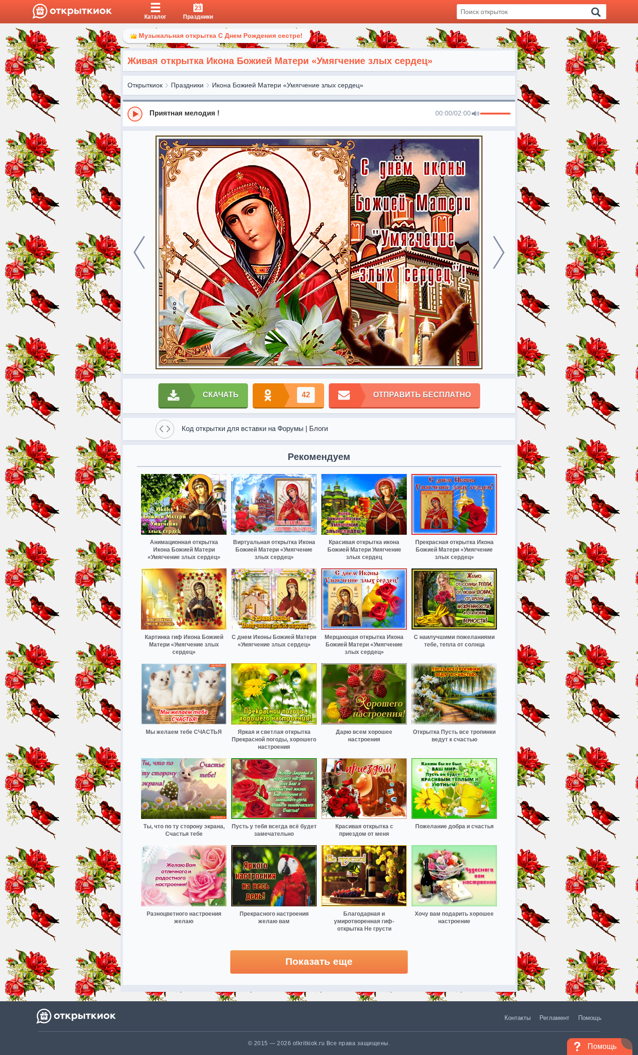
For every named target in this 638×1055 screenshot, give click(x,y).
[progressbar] (495, 114)
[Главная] (72, 11)
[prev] (139, 252)
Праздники (187, 85)
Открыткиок (145, 85)
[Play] (135, 114)
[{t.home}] (76, 1016)
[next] (499, 252)
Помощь (590, 1017)
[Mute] (475, 114)
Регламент (554, 1017)
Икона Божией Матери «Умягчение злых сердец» (287, 85)
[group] (319, 113)
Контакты (517, 1017)
